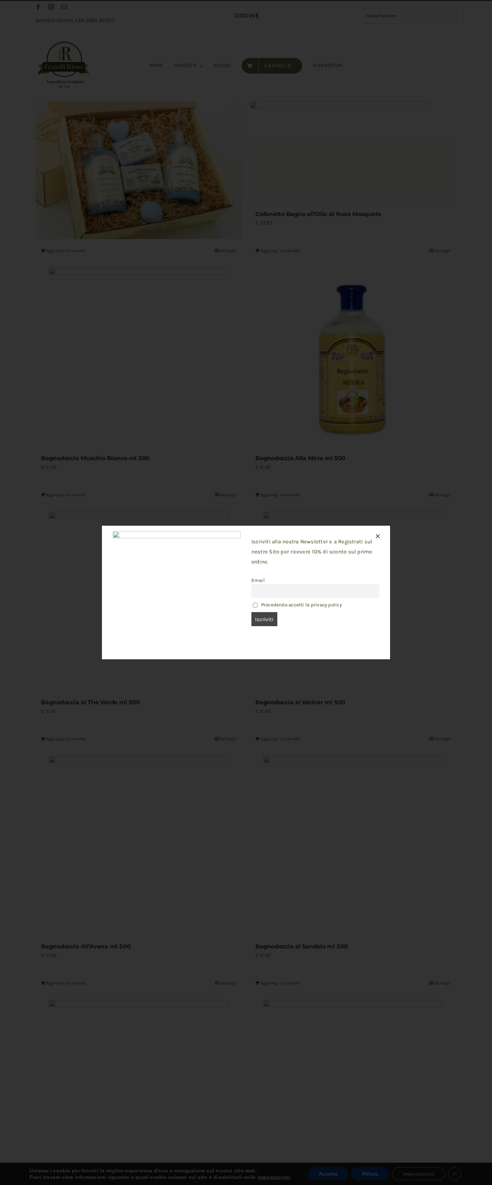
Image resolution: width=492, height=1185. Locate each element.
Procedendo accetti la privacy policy (301, 604)
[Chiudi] (378, 536)
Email (258, 580)
